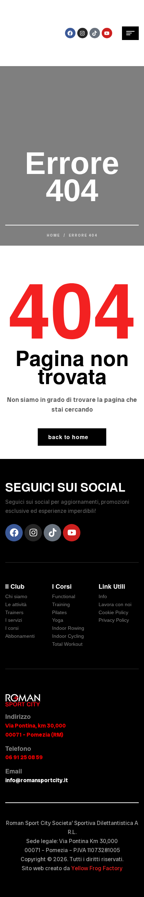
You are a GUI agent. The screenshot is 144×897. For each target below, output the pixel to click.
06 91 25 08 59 (24, 757)
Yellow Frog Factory (96, 868)
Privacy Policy (114, 620)
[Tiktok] (94, 33)
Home (53, 235)
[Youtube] (107, 33)
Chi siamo (16, 596)
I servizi (13, 620)
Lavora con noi (115, 604)
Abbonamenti (20, 636)
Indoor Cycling (68, 636)
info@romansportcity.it (36, 780)
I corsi (12, 628)
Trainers (14, 612)
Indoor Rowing (68, 628)
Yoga (57, 620)
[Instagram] (82, 33)
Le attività (16, 604)
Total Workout (67, 644)
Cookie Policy (113, 612)
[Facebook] (70, 33)
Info (103, 596)
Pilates (59, 612)
